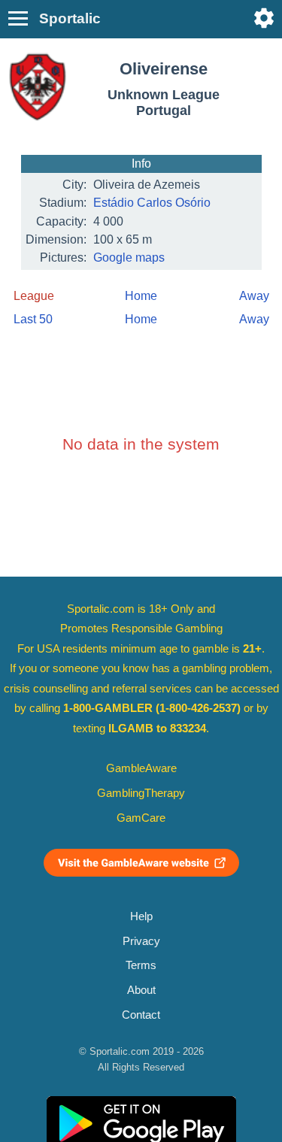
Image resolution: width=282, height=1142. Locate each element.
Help (141, 916)
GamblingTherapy (141, 793)
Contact (141, 1015)
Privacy (141, 941)
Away (254, 295)
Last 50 (33, 319)
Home (141, 295)
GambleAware (141, 768)
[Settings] (264, 18)
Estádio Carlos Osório (152, 202)
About (141, 990)
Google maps (129, 257)
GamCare (141, 818)
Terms (141, 965)
